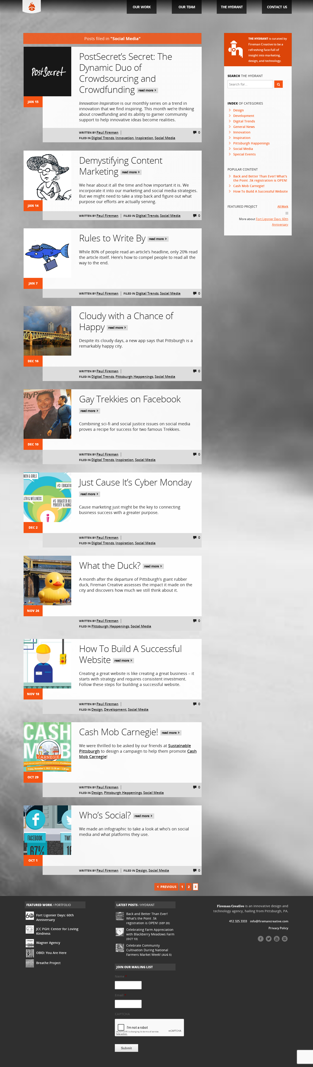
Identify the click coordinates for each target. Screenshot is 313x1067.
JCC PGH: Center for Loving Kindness (57, 931)
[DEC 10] (47, 414)
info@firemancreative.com (269, 921)
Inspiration (144, 137)
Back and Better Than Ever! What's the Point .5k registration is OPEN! (260, 178)
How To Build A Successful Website (130, 654)
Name (121, 976)
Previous (167, 887)
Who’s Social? (114, 815)
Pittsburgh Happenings (134, 376)
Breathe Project (48, 963)
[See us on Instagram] (285, 940)
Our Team (186, 7)
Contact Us (277, 7)
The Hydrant (232, 7)
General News (244, 126)
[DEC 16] (47, 331)
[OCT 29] (47, 747)
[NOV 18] (47, 663)
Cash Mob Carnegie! (128, 731)
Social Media (165, 137)
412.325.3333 (238, 921)
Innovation (124, 137)
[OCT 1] (47, 830)
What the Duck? (119, 565)
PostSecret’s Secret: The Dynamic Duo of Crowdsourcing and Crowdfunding (125, 73)
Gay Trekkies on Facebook (129, 403)
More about (263, 222)
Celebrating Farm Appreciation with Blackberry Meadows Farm (150, 934)
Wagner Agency (48, 942)
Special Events (244, 154)
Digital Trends (102, 137)
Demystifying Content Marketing (120, 165)
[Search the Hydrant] (278, 84)
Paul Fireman (107, 132)
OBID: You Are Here (51, 953)
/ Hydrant (135, 905)
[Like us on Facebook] (261, 940)
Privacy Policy (278, 928)
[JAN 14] (47, 175)
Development (115, 709)
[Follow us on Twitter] (269, 940)
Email (120, 995)
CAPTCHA (122, 1014)
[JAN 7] (47, 253)
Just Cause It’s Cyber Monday (135, 486)
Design (97, 709)
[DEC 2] (47, 497)
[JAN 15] (47, 71)
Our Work (142, 7)
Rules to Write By (122, 238)
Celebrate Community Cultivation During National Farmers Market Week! (149, 950)
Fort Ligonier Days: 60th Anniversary (55, 917)
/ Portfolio (48, 905)
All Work (282, 206)
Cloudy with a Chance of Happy (126, 321)
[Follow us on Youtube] (277, 940)
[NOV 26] (47, 580)
